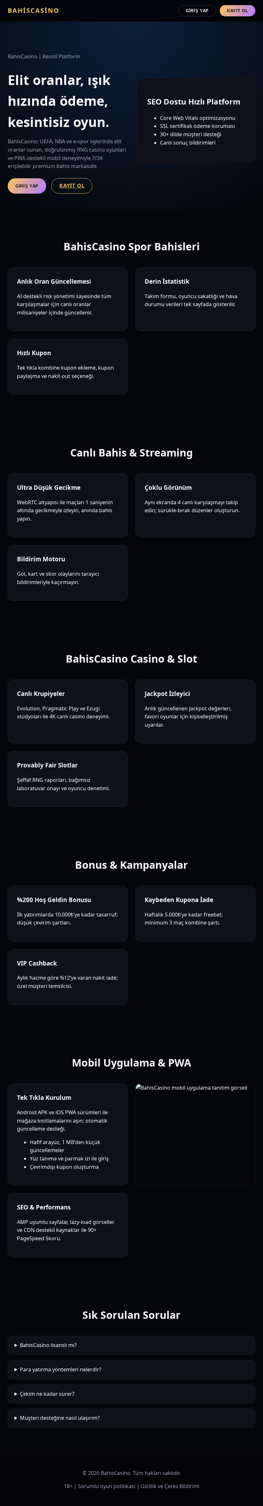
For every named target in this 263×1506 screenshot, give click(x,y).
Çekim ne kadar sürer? (47, 1393)
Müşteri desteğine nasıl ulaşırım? (60, 1417)
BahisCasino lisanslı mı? (48, 1345)
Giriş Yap (197, 10)
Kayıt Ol (237, 10)
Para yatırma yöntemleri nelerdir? (60, 1369)
